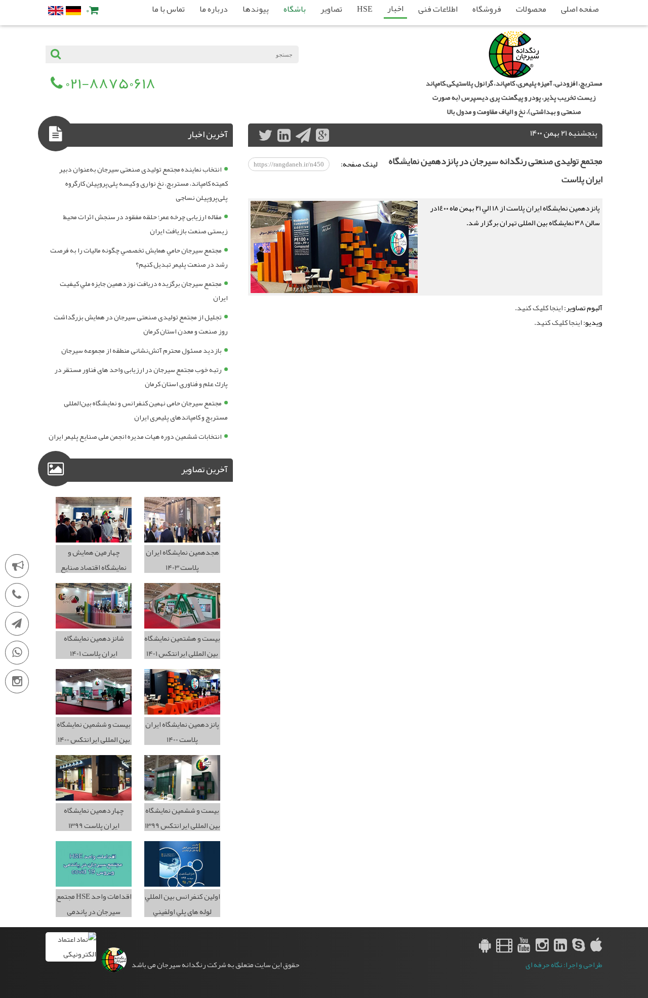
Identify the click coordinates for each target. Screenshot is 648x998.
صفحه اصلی (580, 9)
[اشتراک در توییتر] (265, 135)
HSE (365, 9)
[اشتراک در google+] (322, 135)
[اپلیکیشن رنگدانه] (485, 944)
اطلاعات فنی (438, 9)
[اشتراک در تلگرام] (303, 135)
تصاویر (331, 9)
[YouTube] (524, 944)
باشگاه (295, 9)
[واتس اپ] (17, 652)
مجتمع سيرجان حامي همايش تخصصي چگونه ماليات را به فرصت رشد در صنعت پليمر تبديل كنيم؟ (139, 257)
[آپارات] (504, 944)
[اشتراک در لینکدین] (284, 135)
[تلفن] (17, 595)
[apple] (596, 944)
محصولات (531, 9)
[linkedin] (560, 944)
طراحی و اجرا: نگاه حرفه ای (563, 965)
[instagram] (542, 944)
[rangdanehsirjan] (578, 944)
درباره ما (213, 9)
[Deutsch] (73, 10)
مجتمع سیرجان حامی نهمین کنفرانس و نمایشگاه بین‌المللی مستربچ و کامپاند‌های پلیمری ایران (146, 410)
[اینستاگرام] (17, 681)
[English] (55, 10)
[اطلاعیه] (17, 566)
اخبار (395, 9)
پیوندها (255, 9)
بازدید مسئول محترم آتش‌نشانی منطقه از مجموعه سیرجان (141, 350)
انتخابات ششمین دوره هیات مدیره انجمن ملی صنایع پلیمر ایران (135, 436)
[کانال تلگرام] (17, 624)
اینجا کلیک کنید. (539, 308)
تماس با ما (168, 9)
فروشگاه (486, 9)
